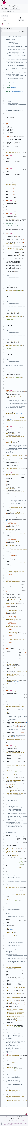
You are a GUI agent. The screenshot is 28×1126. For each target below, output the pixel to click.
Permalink (8, 31)
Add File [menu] (21, 20)
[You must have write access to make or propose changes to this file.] (11, 34)
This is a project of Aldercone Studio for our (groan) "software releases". (15, 1124)
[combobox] (9, 20)
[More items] (26, 11)
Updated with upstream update (15, 24)
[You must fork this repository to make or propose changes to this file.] (8, 34)
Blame (14, 31)
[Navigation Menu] (25, 2)
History (18, 31)
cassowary (5, 23)
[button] (6, 8)
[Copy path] (20, 17)
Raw (3, 31)
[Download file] (23, 31)
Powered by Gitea (10, 1116)
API (23, 1120)
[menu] (6, 1120)
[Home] (4, 2)
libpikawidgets (8, 18)
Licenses (18, 1120)
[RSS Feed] (2, 8)
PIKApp (16, 6)
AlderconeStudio (8, 6)
